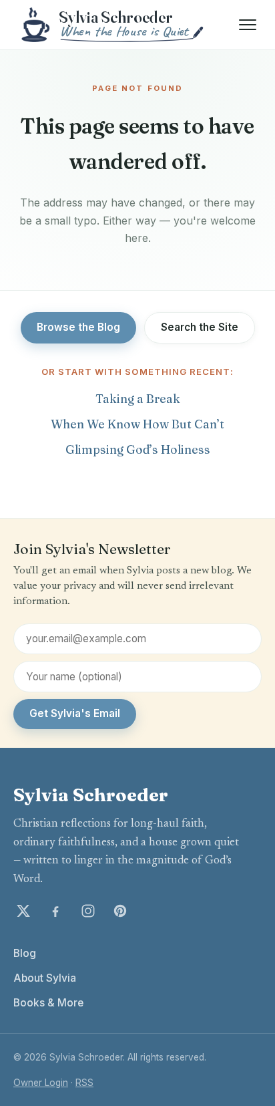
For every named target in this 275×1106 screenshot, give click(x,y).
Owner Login (40, 1082)
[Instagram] (88, 911)
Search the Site (199, 327)
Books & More (48, 1002)
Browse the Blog (78, 327)
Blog (24, 953)
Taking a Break (137, 399)
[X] (23, 911)
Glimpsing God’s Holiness (137, 449)
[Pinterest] (120, 911)
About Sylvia (44, 978)
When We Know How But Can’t (137, 424)
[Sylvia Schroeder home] (113, 24)
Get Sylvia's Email (74, 713)
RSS (84, 1082)
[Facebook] (55, 911)
